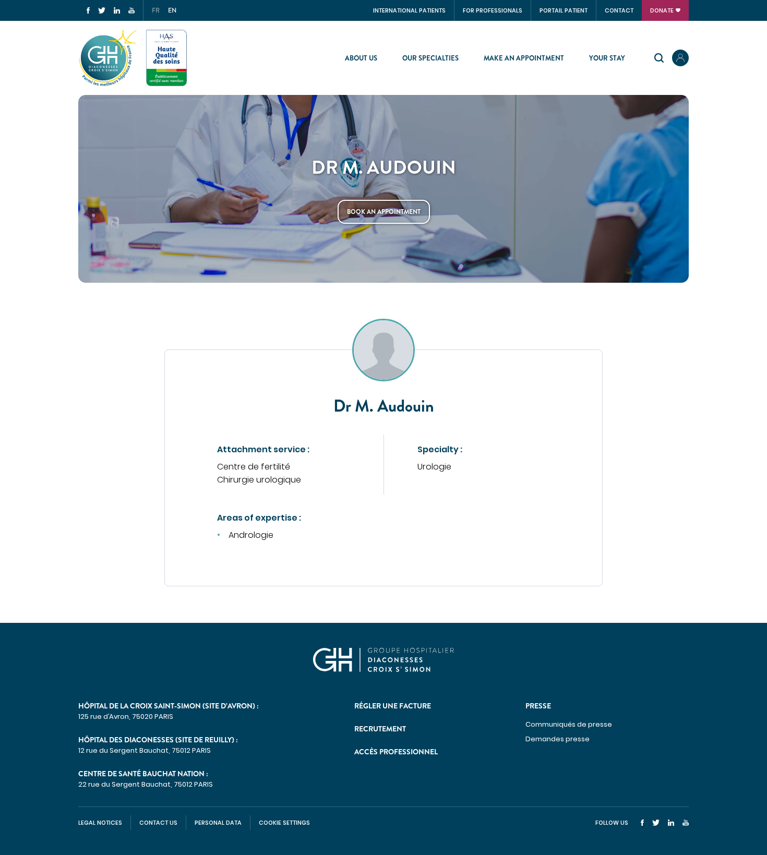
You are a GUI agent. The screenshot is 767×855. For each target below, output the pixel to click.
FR (156, 10)
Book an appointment (384, 211)
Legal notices (100, 822)
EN (172, 10)
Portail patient (564, 10)
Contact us (158, 822)
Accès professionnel (396, 751)
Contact (619, 10)
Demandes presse (557, 739)
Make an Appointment (524, 58)
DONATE (662, 10)
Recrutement (380, 729)
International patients (409, 10)
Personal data (218, 822)
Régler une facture (392, 706)
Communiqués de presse (568, 724)
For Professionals (492, 10)
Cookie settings (284, 822)
